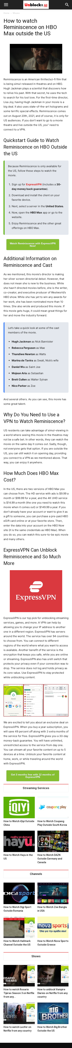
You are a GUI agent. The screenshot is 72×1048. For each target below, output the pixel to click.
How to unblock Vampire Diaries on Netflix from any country (52, 993)
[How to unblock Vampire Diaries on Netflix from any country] (53, 975)
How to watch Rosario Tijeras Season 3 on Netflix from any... (18, 993)
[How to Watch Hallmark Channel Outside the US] (19, 927)
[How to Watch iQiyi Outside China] (19, 807)
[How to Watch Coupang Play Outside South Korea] (53, 807)
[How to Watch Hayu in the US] (19, 841)
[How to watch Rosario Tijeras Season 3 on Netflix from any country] (19, 975)
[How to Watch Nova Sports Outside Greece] (53, 927)
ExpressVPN (34, 184)
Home (6, 13)
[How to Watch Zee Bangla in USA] (53, 893)
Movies (16, 13)
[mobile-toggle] (6, 4)
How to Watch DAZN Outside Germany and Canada (49, 859)
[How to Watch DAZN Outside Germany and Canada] (53, 841)
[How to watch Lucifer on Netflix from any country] (19, 1013)
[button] (67, 4)
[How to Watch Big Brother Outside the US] (53, 1013)
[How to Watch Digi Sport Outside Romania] (19, 893)
